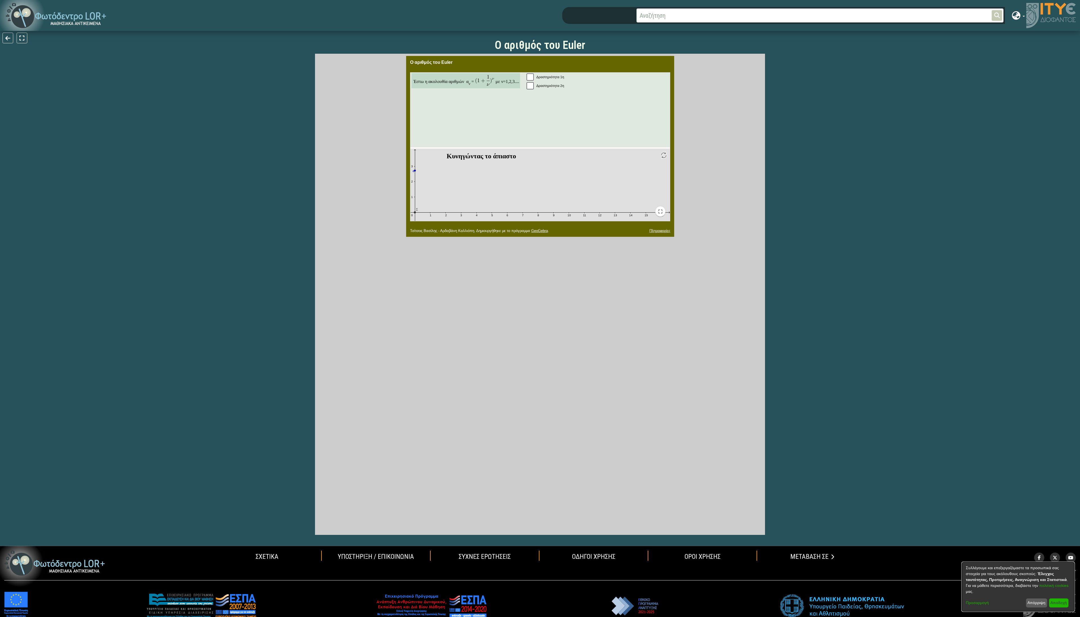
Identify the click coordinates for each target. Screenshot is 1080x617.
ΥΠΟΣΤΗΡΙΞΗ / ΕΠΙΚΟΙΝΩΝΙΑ (376, 556)
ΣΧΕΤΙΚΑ (267, 556)
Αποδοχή (1058, 602)
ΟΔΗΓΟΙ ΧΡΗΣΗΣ (593, 556)
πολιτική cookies (1053, 585)
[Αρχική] (54, 563)
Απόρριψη (1036, 602)
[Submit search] (997, 15)
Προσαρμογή (977, 602)
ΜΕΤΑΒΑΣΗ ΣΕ (809, 556)
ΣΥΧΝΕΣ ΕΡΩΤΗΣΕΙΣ (485, 556)
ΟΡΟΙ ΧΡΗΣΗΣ (703, 556)
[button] (56, 15)
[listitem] (1039, 558)
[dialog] (1018, 586)
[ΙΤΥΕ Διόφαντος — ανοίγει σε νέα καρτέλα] (1051, 15)
